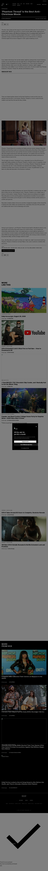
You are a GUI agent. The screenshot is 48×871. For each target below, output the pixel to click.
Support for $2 (25, 441)
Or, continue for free (25, 448)
